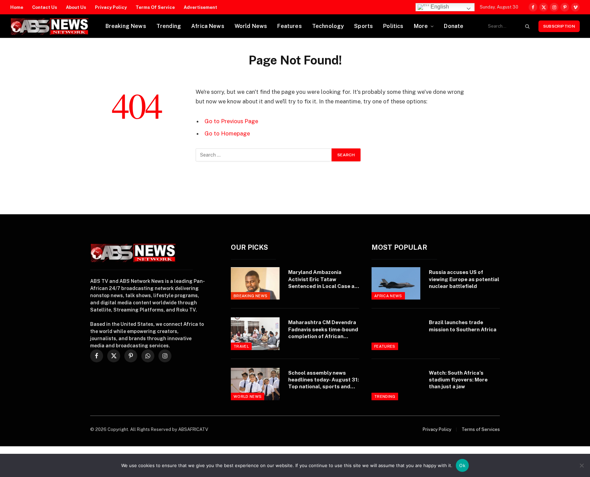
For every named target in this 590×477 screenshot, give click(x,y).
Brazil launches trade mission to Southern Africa (462, 325)
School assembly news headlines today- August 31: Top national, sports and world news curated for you (323, 380)
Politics (393, 26)
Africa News (207, 26)
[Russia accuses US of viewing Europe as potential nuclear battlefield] (395, 283)
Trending (168, 26)
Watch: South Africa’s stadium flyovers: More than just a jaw (458, 380)
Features (289, 26)
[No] (581, 465)
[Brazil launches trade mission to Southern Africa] (395, 333)
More (421, 26)
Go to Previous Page (231, 121)
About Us (76, 7)
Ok (462, 465)
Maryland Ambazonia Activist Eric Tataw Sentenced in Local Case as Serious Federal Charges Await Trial (322, 279)
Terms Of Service (155, 7)
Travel (241, 346)
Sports (363, 26)
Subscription (559, 26)
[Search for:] (264, 154)
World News (251, 26)
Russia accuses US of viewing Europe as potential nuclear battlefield (464, 279)
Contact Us (44, 7)
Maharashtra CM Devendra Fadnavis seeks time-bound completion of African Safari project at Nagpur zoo (323, 329)
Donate (453, 26)
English (439, 7)
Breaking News (126, 26)
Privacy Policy (111, 7)
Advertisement (200, 7)
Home (16, 7)
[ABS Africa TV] (49, 26)
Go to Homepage (227, 133)
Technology (328, 26)
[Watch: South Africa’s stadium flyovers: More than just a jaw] (395, 384)
